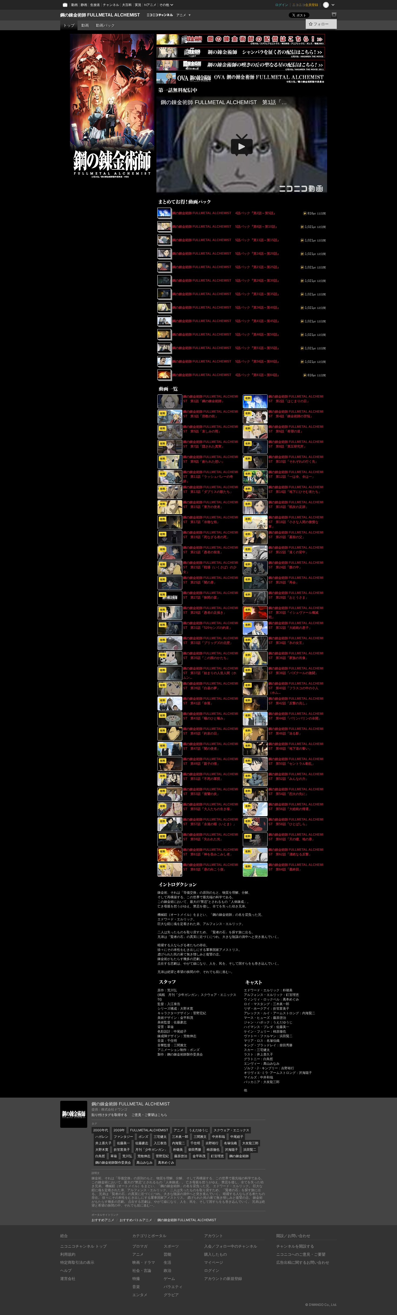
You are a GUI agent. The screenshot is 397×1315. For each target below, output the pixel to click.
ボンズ (143, 1137)
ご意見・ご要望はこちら (149, 1114)
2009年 (119, 1130)
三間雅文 (200, 1137)
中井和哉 (218, 1137)
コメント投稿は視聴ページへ (242, 191)
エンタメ (139, 1294)
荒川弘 (127, 1156)
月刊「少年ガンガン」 (151, 1149)
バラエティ (173, 1286)
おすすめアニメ (103, 1220)
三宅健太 (160, 1137)
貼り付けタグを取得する (109, 1114)
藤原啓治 (180, 1156)
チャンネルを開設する (295, 1246)
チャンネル (111, 5)
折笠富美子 (122, 1149)
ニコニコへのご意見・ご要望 (300, 1254)
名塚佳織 (230, 1143)
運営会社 (67, 1278)
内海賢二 (178, 1143)
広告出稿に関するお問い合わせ (302, 1262)
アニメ (181, 15)
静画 (84, 5)
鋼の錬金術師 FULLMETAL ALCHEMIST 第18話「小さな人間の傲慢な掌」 (295, 521)
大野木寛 (101, 1149)
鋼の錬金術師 (239, 1156)
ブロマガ (139, 1246)
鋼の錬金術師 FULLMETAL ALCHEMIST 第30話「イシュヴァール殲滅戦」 (295, 612)
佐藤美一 (123, 1143)
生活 (167, 1262)
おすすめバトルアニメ (136, 1220)
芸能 (167, 1254)
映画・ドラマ (143, 1262)
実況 (138, 5)
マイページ (213, 1262)
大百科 (127, 5)
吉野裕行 (212, 1143)
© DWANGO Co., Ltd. (321, 1305)
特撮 (136, 1278)
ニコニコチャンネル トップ (83, 1246)
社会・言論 (141, 1270)
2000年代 (100, 1130)
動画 (74, 5)
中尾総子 (236, 1137)
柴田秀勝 (194, 1149)
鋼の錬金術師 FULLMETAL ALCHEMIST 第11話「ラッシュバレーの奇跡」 (210, 476)
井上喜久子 (103, 1143)
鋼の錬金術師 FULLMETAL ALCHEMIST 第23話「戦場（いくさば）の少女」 (210, 567)
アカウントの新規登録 (223, 1278)
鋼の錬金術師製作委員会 (113, 1162)
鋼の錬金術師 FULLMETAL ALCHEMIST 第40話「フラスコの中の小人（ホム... (295, 688)
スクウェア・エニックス (231, 1130)
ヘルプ (66, 1270)
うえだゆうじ (198, 1130)
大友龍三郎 (250, 1143)
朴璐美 (178, 1149)
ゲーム (169, 1278)
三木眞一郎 (180, 1137)
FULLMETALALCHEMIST (149, 1130)
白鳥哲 (100, 1156)
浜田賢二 (249, 1149)
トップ (69, 25)
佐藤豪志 (141, 1143)
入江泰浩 (160, 1143)
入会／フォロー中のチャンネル (230, 1246)
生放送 (95, 5)
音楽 (136, 1286)
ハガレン (101, 1137)
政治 (167, 1270)
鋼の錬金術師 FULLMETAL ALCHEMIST (100, 15)
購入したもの (215, 1254)
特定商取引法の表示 (77, 1262)
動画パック (105, 25)
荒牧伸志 (143, 1156)
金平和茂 (199, 1156)
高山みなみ (144, 1162)
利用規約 (67, 1254)
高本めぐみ (166, 1162)
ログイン (281, 5)
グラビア (171, 1294)
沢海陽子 (231, 1149)
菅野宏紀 (162, 1156)
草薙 (113, 1156)
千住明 (195, 1143)
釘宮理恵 (217, 1156)
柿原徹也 (213, 1149)
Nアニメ (150, 5)
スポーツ (171, 1246)
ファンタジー (123, 1137)
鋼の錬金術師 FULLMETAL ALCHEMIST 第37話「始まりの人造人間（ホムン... (210, 673)
